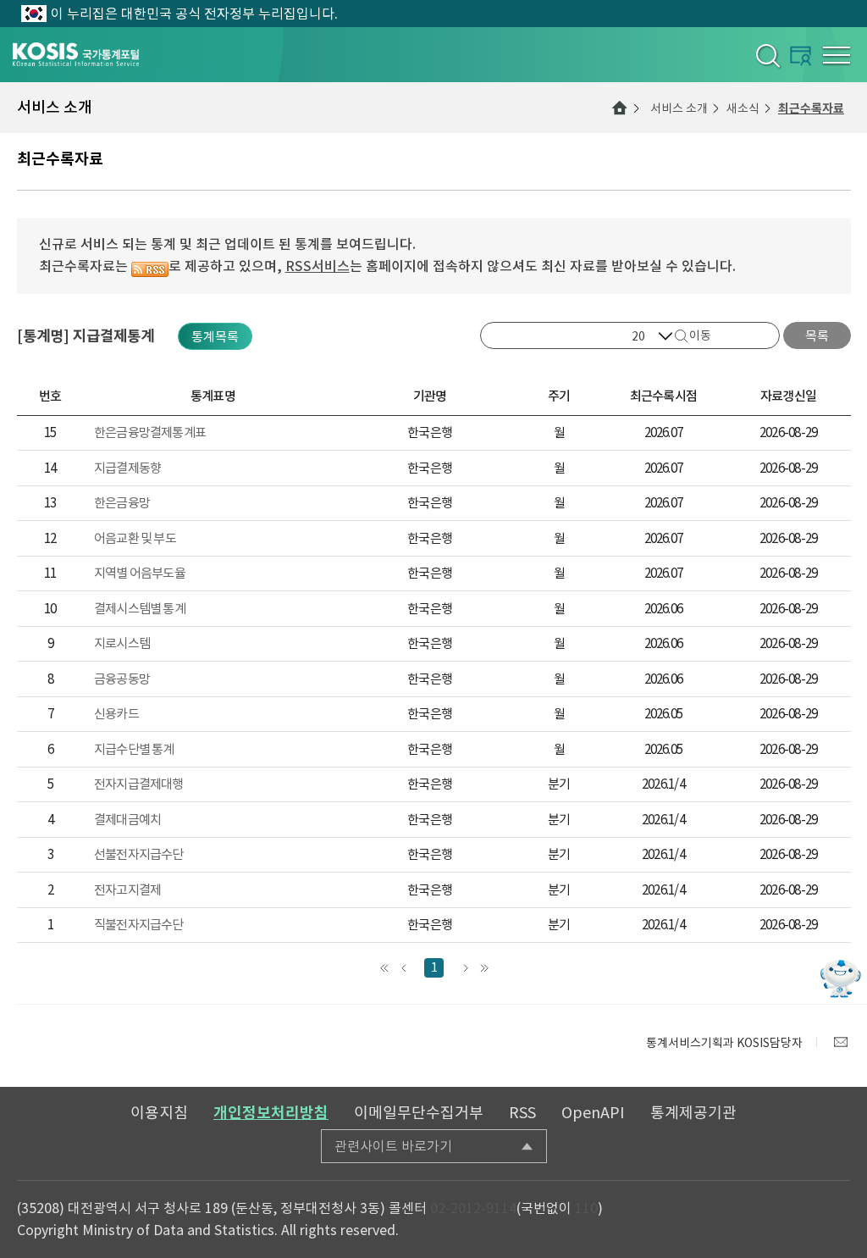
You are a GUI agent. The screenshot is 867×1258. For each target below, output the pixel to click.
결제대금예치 (127, 820)
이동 (700, 335)
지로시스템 (122, 643)
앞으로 (403, 968)
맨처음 (384, 968)
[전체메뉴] (836, 55)
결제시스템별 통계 (139, 609)
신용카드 (116, 714)
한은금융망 (122, 503)
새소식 (742, 108)
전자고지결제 (127, 890)
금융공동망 (122, 679)
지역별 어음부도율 (139, 573)
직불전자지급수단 (139, 925)
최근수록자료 (811, 108)
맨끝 (484, 968)
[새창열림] (841, 1042)
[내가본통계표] (800, 55)
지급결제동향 (127, 468)
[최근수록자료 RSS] (149, 266)
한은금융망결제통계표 (150, 432)
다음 (464, 968)
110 (586, 1208)
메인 (620, 107)
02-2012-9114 (473, 1208)
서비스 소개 (679, 108)
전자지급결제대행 (139, 784)
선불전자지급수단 (139, 854)
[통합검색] (767, 55)
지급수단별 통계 (134, 749)
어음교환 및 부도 (135, 538)
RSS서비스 (317, 266)
